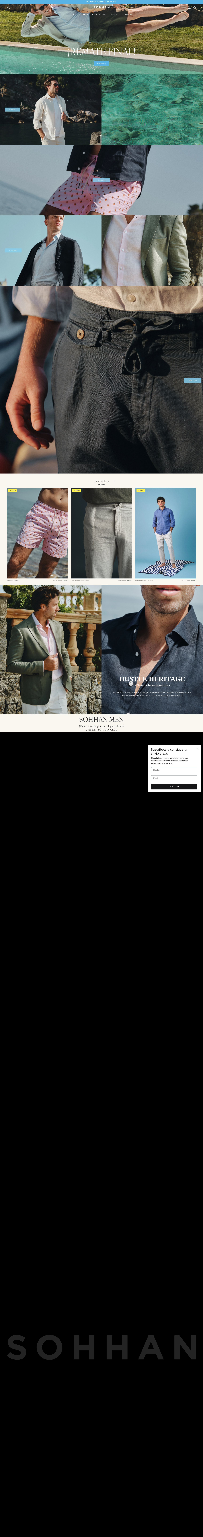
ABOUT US (114, 14)
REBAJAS (84, 14)
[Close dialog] (198, 748)
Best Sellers (102, 481)
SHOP (74, 14)
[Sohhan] (101, 7)
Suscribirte (174, 786)
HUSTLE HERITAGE (99, 14)
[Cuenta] (189, 7)
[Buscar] (8, 7)
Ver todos (101, 484)
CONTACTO (127, 14)
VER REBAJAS (101, 63)
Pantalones (193, 380)
